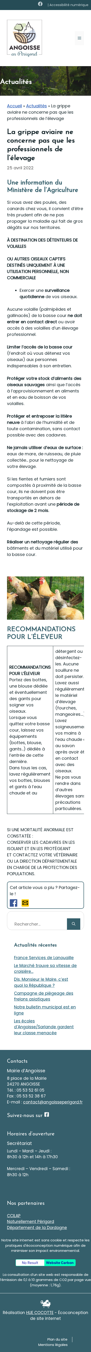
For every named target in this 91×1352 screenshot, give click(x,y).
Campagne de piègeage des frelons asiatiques (43, 996)
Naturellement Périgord (30, 1221)
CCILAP (14, 1216)
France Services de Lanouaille (44, 957)
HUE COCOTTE (39, 1312)
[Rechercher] (73, 924)
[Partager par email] (25, 905)
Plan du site (57, 1339)
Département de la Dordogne (37, 1227)
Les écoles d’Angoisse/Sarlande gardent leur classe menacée (44, 1027)
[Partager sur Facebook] (13, 905)
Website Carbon (60, 1262)
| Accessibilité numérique (68, 5)
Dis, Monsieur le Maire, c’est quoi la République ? (41, 982)
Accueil (14, 106)
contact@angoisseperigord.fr (53, 1102)
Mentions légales (53, 1344)
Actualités (36, 106)
